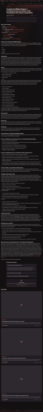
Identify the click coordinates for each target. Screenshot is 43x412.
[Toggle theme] (41, 1)
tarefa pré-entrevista (7, 35)
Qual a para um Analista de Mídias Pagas (13, 29)
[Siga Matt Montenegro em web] (18, 285)
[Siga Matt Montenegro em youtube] (23, 285)
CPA (19, 186)
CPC (25, 58)
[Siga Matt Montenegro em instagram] (20, 285)
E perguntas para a (8, 37)
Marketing (8, 6)
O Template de (9, 34)
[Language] (39, 1)
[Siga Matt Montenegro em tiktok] (24, 285)
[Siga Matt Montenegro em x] (21, 285)
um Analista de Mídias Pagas (8, 26)
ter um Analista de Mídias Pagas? (11, 38)
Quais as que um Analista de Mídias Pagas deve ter (12, 30)
